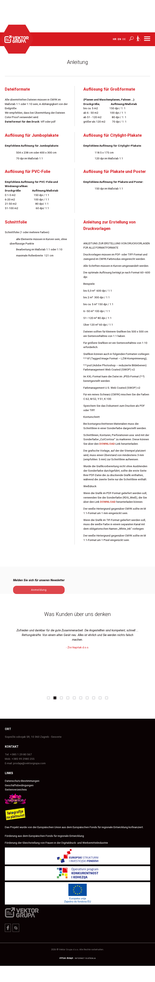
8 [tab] (93, 697)
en (119, 39)
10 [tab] (106, 697)
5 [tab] (74, 697)
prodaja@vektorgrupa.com (29, 763)
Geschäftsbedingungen (19, 785)
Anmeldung (39, 589)
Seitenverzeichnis (16, 789)
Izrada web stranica (77, 954)
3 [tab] (61, 697)
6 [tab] (80, 697)
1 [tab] (48, 697)
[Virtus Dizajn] (77, 959)
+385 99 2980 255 (23, 758)
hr (114, 39)
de (124, 39)
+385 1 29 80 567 (21, 754)
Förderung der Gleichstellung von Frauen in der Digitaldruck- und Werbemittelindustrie (56, 842)
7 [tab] (87, 697)
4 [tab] (67, 697)
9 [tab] (100, 697)
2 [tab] (55, 697)
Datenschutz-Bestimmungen (22, 780)
